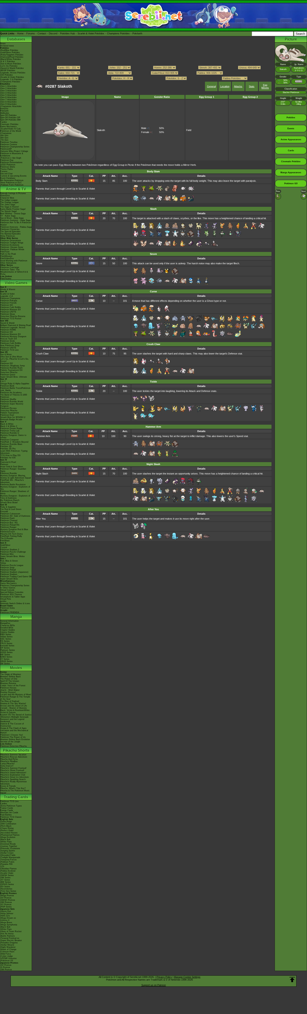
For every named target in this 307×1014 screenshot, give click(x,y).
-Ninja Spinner (6, 913)
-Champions (5, 133)
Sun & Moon (6, 354)
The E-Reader (6, 538)
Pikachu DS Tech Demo (11, 534)
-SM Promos (6, 902)
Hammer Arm (43, 436)
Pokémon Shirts (7, 167)
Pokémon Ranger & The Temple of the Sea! (15, 698)
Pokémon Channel (8, 520)
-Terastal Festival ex (9, 938)
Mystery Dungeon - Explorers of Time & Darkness (15, 497)
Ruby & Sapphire (8, 507)
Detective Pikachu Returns (12, 316)
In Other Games (7, 588)
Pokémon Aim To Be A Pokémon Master (15, 223)
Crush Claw (42, 353)
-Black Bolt (5, 839)
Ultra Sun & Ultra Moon (11, 357)
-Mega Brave (6, 922)
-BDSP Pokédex (7, 70)
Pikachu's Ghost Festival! (12, 770)
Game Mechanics (8, 126)
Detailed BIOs (6, 628)
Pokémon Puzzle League (11, 565)
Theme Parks (6, 169)
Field (188, 130)
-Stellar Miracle (7, 945)
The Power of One (8, 679)
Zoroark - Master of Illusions (13, 708)
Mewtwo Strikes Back (10, 676)
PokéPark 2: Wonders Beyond (14, 442)
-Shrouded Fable (8, 855)
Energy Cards (6, 810)
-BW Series (5, 882)
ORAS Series (6, 661)
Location (224, 86)
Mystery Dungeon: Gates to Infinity (13, 436)
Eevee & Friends (8, 786)
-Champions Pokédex (10, 82)
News (3, 43)
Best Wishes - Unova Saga (13, 213)
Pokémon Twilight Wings (11, 243)
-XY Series (5, 880)
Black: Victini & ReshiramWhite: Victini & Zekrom (15, 711)
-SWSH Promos (7, 900)
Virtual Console (7, 590)
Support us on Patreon (153, 985)
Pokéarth (137, 33)
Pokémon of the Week (10, 131)
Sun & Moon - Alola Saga (12, 218)
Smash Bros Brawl (9, 502)
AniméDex (5, 195)
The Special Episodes (10, 231)
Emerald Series (7, 646)
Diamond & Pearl (8, 462)
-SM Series (5, 877)
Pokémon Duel (7, 415)
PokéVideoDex (7, 258)
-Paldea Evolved (7, 871)
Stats (251, 86)
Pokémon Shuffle (8, 399)
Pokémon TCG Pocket (10, 318)
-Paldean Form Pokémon (11, 185)
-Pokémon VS (6, 960)
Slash (39, 218)
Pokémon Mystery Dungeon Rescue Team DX (13, 337)
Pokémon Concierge (9, 267)
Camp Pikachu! (7, 764)
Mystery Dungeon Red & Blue (14, 529)
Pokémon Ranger (8, 527)
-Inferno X (4, 920)
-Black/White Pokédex (10, 59)
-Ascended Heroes (9, 833)
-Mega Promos (7, 895)
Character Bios (7, 198)
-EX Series (5, 886)
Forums (30, 33)
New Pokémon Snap (9, 345)
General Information (9, 621)
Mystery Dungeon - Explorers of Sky (15, 488)
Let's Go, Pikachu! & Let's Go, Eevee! (14, 360)
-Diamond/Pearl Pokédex (11, 57)
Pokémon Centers (8, 144)
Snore (39, 263)
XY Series (4, 659)
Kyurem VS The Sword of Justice (15, 715)
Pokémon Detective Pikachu (13, 746)
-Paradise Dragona (9, 943)
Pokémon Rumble (8, 473)
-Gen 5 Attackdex (8, 95)
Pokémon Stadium (8, 574)
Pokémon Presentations (11, 162)
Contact (42, 33)
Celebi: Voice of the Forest (12, 685)
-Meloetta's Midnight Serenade (14, 717)
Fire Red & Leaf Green (10, 509)
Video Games (16, 283)
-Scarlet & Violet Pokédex (12, 77)
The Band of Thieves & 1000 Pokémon (13, 396)
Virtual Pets (5, 599)
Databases (16, 39)
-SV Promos (5, 898)
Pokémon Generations (10, 240)
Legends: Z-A (6, 296)
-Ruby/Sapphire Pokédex (11, 55)
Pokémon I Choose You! (11, 735)
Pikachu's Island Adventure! (13, 772)
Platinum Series (7, 650)
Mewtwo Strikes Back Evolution (15, 739)
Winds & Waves (7, 289)
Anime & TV (16, 189)
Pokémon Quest (7, 375)
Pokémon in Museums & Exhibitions (11, 154)
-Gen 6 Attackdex (8, 97)
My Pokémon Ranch (9, 500)
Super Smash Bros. (9, 579)
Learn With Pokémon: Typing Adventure (13, 452)
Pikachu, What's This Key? (13, 788)
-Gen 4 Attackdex (8, 93)
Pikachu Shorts (16, 750)
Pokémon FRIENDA (9, 612)
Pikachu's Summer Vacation (13, 755)
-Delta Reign (6, 821)
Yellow (3, 563)
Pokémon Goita (7, 608)
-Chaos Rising (6, 828)
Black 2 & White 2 (8, 426)
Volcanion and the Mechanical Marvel (14, 731)
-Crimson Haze (7, 952)
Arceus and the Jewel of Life (13, 706)
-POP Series (6, 907)
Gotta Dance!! (6, 766)
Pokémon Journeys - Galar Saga (15, 220)
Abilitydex (4, 113)
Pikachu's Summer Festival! (13, 768)
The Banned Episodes (10, 234)
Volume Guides (7, 632)
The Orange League (9, 202)
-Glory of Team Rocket (11, 931)
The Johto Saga (7, 204)
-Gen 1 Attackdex (8, 86)
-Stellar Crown (6, 853)
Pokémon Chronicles (10, 229)
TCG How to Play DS (10, 455)
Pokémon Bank (7, 386)
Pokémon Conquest (9, 440)
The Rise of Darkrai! (9, 701)
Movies (16, 668)
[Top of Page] (292, 979)
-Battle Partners (7, 936)
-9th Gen (4, 135)
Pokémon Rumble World (11, 401)
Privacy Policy (164, 977)
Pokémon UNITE (8, 312)
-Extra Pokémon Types (11, 806)
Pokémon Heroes (8, 688)
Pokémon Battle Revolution (13, 484)
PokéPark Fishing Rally (11, 536)
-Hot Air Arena (6, 934)
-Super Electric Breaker (11, 940)
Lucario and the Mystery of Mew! (15, 694)
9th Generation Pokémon (11, 180)
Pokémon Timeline (9, 142)
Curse (39, 300)
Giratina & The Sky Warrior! (13, 703)
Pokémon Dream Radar (11, 428)
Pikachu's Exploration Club (12, 775)
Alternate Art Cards (9, 812)
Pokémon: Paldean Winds (12, 249)
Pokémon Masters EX (10, 309)
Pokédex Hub (67, 33)
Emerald (4, 511)
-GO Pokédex (6, 75)
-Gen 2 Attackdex (8, 88)
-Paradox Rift (6, 864)
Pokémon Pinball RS (9, 525)
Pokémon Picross (8, 408)
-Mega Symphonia (8, 925)
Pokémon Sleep (7, 314)
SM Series (5, 663)
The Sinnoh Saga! (8, 211)
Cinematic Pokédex (9, 124)
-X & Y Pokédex (7, 61)
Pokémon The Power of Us (13, 737)
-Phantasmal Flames (10, 835)
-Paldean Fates (7, 862)
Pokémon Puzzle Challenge (13, 552)
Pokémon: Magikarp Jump (12, 366)
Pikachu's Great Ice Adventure (14, 777)
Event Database (7, 178)
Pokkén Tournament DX (11, 370)
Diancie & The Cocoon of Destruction (12, 725)
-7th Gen (4, 140)
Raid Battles (6, 815)
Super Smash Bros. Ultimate (13, 377)
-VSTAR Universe (8, 958)
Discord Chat (6, 174)
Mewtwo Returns (8, 683)
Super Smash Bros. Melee (12, 556)
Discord (53, 33)
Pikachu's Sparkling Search (13, 779)
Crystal (3, 547)
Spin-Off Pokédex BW (10, 120)
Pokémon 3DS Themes (11, 594)
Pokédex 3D (6, 446)
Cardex (3, 122)
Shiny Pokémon (7, 236)
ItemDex (4, 108)
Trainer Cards (6, 808)
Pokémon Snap (7, 567)
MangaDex (5, 623)
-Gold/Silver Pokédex (10, 52)
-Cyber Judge (6, 956)
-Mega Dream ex (8, 918)
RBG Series (5, 634)
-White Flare (6, 842)
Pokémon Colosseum (10, 514)
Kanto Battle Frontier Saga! (13, 209)
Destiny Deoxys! (8, 692)
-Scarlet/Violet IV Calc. (11, 129)
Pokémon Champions (10, 298)
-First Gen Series (8, 891)
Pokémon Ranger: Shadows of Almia (14, 492)
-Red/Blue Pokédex (9, 50)
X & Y (3, 381)
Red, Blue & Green (9, 561)
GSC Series (5, 639)
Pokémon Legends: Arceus (12, 327)
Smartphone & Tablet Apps (12, 597)
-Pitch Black (5, 826)
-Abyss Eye (5, 911)
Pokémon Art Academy (11, 392)
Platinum (4, 464)
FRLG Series (6, 643)
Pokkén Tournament (9, 413)
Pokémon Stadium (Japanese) (14, 572)
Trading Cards (16, 797)
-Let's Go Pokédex (9, 66)
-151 (2, 866)
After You (41, 518)
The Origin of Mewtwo (10, 674)
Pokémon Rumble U (9, 433)
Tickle (39, 391)
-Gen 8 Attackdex (8, 102)
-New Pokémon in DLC (11, 182)
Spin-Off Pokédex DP (10, 117)
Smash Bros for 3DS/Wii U (12, 417)
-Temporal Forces (8, 860)
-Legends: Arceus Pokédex (12, 73)
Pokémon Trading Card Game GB (16, 576)
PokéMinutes (6, 256)
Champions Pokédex (118, 33)
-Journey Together (8, 846)
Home (20, 33)
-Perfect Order (6, 830)
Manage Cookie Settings (187, 977)
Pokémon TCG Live (9, 350)
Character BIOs (7, 625)
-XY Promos (5, 904)
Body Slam (41, 180)
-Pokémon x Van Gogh (10, 158)
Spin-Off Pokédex (8, 115)
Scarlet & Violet (7, 294)
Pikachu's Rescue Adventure (13, 757)
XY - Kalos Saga (8, 216)
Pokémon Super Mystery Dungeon (11, 405)
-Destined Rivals (8, 844)
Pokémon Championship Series (14, 147)
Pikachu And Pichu (9, 759)
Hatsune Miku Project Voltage (14, 151)
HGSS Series (6, 652)
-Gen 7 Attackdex (8, 99)
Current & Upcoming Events (13, 176)
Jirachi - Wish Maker (10, 690)
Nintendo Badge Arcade (11, 419)
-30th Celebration (8, 824)
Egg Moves (265, 86)
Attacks (238, 86)
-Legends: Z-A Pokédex (11, 79)
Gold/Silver (5, 545)
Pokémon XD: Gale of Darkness (15, 516)
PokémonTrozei (7, 532)
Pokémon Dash (7, 518)
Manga (16, 616)
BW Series (5, 654)
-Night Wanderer (8, 947)
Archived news (7, 46)
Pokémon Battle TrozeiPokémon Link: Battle (15, 389)
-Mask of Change (8, 949)
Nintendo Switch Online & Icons (15, 603)
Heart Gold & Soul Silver (11, 466)
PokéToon (4, 252)
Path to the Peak (8, 254)
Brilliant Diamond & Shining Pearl (15, 325)
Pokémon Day (6, 160)
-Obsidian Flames (8, 869)
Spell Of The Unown (9, 681)
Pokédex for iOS (8, 458)
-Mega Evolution (7, 837)
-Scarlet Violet (6, 873)
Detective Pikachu (8, 372)
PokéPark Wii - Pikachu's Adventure (12, 481)
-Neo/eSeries (6, 889)
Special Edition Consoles (11, 592)
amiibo (3, 601)
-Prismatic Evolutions (10, 848)
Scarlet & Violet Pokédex (91, 33)
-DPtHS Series (7, 884)
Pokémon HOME (8, 330)
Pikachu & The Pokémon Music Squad (15, 791)
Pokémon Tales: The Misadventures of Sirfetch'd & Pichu (14, 272)
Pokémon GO (6, 305)
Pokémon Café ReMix (10, 307)
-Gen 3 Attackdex (8, 91)
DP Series (5, 648)
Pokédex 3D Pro (8, 449)
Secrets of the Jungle (10, 742)
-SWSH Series (7, 875)
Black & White (6, 424)
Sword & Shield (7, 323)
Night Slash (42, 473)
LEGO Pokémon (7, 165)
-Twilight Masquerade (10, 857)
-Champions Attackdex (11, 106)
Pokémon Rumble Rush (11, 368)
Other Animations (8, 263)
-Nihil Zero (5, 916)
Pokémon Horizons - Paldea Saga (16, 227)
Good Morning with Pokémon (13, 261)
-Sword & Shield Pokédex (12, 68)
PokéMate (5, 541)
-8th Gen (4, 138)
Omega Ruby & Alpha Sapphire (14, 383)
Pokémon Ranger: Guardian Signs (13, 470)
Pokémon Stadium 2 (9, 550)
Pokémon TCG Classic (11, 817)
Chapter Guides (7, 630)
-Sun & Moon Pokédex (10, 64)
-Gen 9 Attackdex (8, 104)
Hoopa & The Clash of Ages (13, 728)
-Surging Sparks (7, 851)
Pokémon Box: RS (9, 523)
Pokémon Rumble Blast (11, 444)
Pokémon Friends (8, 303)
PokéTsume (5, 279)
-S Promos (5, 967)
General (211, 86)
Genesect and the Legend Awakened (12, 720)
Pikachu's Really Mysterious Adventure (13, 782)
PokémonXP (6, 149)
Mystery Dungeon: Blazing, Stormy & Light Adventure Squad (15, 476)
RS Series (5, 641)
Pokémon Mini (6, 554)
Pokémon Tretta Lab (9, 431)
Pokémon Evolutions (9, 245)
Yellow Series (6, 637)
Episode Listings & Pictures (13, 193)
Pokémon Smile (7, 341)
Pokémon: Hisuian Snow (11, 247)
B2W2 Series (6, 657)
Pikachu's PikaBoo (9, 761)
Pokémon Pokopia (8, 300)
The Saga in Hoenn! (9, 207)
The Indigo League (9, 200)
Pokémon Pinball (8, 570)
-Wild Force (5, 954)
